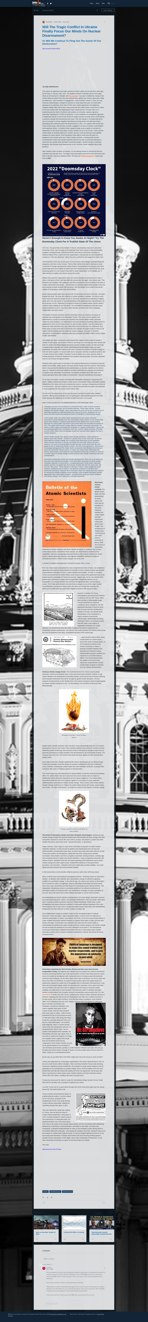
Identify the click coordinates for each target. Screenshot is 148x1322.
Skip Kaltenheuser (55, 1191)
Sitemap (10, 1274)
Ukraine (45, 1191)
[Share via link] (51, 1197)
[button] (97, 10)
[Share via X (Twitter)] (47, 1197)
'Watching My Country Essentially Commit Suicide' (101, 1233)
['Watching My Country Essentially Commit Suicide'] (101, 1222)
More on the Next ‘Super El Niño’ (45, 1233)
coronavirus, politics (47, 10)
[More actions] (105, 22)
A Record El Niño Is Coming (74, 1232)
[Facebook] (48, 3)
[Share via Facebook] (43, 1197)
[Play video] (74, 65)
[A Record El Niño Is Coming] (74, 1222)
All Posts (36, 10)
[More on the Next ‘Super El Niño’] (46, 1222)
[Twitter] (51, 3)
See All (112, 1212)
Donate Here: (100, 1273)
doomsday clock (67, 1191)
